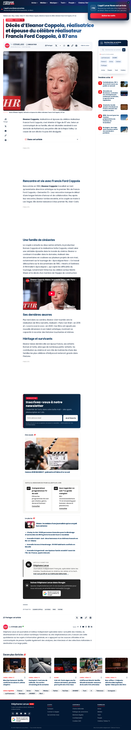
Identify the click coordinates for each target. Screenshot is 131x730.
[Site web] (78, 626)
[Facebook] (80, 626)
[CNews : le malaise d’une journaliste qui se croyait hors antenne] (30, 524)
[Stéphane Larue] (8, 3)
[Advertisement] (51, 163)
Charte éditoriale (78, 709)
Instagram (111, 691)
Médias (45, 691)
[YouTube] (83, 626)
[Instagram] (86, 626)
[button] (72, 45)
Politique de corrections (80, 712)
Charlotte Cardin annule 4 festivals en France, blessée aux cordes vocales (110, 107)
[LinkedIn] (91, 626)
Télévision (99, 691)
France (19, 691)
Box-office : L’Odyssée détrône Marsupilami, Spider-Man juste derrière (115, 682)
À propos (50, 709)
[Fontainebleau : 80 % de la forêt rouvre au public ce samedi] (124, 84)
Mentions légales (78, 715)
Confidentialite (30, 424)
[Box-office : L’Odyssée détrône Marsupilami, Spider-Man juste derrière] (116, 667)
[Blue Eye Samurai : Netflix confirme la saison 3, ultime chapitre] (14, 667)
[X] (12, 713)
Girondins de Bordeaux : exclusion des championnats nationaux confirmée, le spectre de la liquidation (111, 95)
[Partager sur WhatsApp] (64, 45)
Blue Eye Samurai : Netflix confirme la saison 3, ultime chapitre (14, 682)
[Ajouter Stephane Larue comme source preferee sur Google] (52, 593)
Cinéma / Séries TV (15, 20)
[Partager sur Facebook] (60, 45)
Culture (118, 61)
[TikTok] (29, 713)
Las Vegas (47, 609)
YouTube (60, 609)
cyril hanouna (105, 58)
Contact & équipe (53, 712)
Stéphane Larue (18, 44)
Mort (41, 693)
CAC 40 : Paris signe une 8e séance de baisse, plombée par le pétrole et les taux (65, 682)
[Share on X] (56, 45)
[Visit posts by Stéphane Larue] (7, 45)
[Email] (68, 45)
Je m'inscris (70, 418)
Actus (111, 61)
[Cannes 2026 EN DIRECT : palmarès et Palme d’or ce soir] (51, 454)
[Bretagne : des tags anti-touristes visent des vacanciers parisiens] (124, 129)
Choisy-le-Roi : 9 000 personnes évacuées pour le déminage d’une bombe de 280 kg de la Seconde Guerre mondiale (50, 533)
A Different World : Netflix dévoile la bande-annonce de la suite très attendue (90, 682)
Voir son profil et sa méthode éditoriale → (51, 574)
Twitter (55, 691)
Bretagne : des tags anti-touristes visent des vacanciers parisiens (110, 130)
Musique (22, 693)
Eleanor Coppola (38, 609)
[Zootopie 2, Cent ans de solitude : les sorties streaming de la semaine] (40, 667)
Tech (116, 70)
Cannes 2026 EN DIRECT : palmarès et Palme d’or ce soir (47, 472)
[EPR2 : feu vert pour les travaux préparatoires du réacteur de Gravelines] (124, 117)
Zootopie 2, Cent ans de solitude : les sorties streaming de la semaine (39, 682)
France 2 (103, 61)
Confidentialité (77, 718)
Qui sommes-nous (53, 715)
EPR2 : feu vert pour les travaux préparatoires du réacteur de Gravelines (111, 119)
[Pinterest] (89, 626)
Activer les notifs (108, 16)
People (110, 70)
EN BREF (115, 58)
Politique (104, 65)
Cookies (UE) (77, 721)
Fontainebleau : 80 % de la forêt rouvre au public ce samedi (110, 84)
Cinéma (123, 70)
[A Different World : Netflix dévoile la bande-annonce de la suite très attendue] (91, 667)
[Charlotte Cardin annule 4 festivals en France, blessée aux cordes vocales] (124, 107)
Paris (54, 609)
